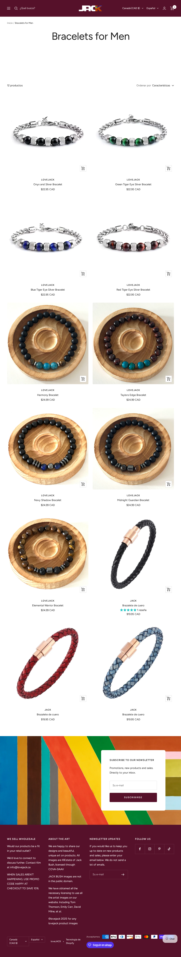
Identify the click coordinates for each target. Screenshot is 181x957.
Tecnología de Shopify (73, 941)
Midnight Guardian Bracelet (133, 500)
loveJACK (47, 179)
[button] (128, 610)
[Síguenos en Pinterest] (159, 849)
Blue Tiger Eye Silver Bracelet (48, 289)
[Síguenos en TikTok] (169, 849)
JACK (133, 600)
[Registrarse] (122, 874)
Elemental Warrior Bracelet (47, 605)
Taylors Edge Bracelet (133, 395)
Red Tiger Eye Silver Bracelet (133, 289)
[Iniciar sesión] (164, 8)
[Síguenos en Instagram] (149, 849)
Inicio (10, 23)
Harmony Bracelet (48, 395)
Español (151, 8)
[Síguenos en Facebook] (140, 849)
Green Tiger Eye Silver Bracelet (133, 184)
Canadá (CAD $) (131, 8)
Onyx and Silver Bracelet (47, 184)
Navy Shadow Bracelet (47, 500)
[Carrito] (172, 8)
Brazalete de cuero (133, 605)
